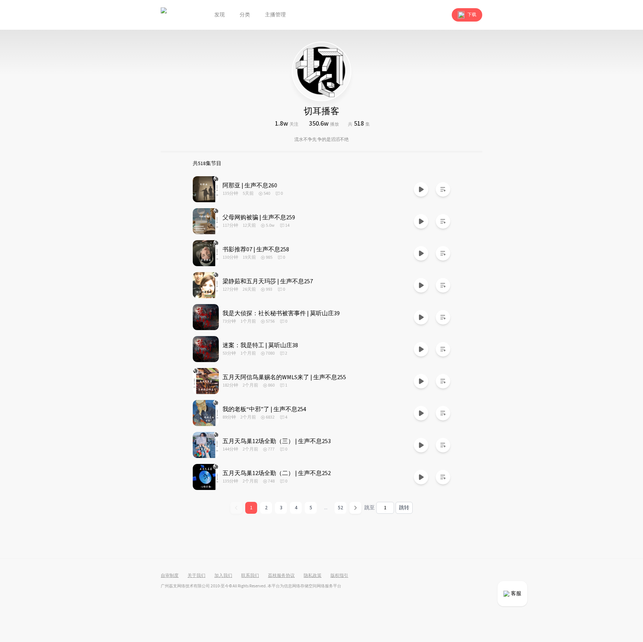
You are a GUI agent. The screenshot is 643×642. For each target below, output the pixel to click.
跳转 (404, 508)
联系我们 (250, 576)
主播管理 (275, 15)
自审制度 (170, 576)
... (325, 508)
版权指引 (339, 576)
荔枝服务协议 (281, 576)
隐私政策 (313, 576)
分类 (245, 15)
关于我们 (196, 576)
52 (340, 508)
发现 (219, 15)
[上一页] (236, 508)
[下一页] (355, 508)
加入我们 (223, 576)
